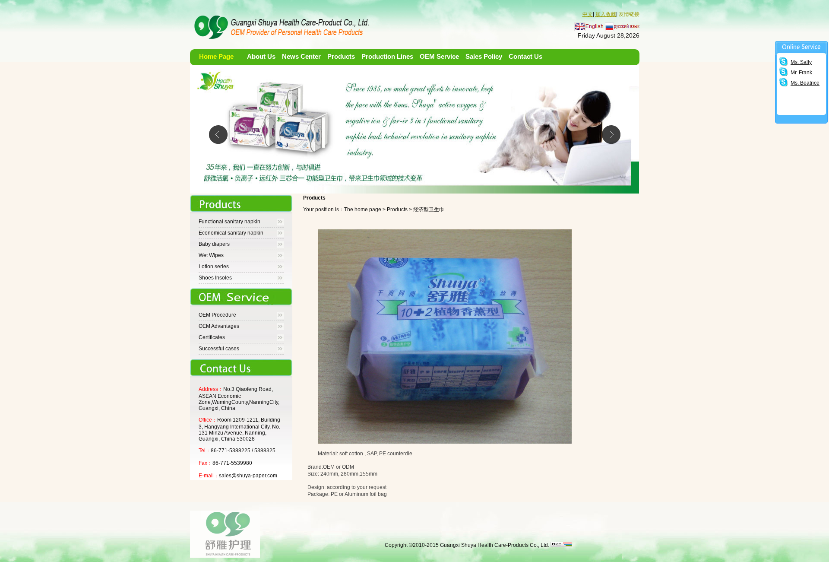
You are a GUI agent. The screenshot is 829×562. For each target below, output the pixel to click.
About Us (261, 56)
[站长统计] (561, 545)
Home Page (216, 56)
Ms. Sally (801, 62)
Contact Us (525, 56)
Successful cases (219, 349)
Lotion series (214, 267)
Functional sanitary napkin (229, 222)
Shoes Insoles (215, 278)
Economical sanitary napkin (231, 233)
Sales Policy (483, 56)
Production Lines (387, 56)
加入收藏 (605, 14)
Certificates (212, 337)
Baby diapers (214, 244)
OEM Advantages (219, 326)
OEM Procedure (217, 315)
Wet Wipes (211, 255)
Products (341, 56)
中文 (587, 14)
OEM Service (439, 56)
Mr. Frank (801, 73)
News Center (301, 56)
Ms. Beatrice (805, 83)
